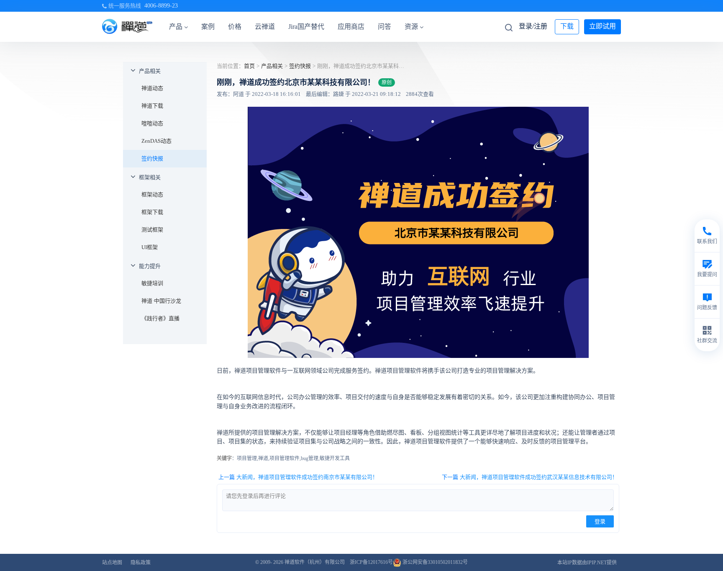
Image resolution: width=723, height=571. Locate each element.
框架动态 (152, 194)
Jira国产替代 (306, 26)
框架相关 (150, 177)
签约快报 (152, 158)
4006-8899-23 (161, 6)
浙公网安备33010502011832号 (434, 562)
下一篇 (530, 477)
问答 (384, 26)
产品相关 (150, 71)
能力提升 (150, 266)
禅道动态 (152, 88)
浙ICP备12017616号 (371, 562)
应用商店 (351, 26)
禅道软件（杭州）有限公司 (315, 562)
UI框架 (149, 247)
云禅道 (265, 26)
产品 (175, 26)
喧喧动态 (152, 123)
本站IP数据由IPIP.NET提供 (587, 563)
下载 (567, 26)
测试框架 (152, 229)
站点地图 (112, 563)
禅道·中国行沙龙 (161, 301)
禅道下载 (152, 106)
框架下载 (152, 212)
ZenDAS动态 (156, 141)
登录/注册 (533, 26)
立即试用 (602, 26)
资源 (411, 26)
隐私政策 (141, 563)
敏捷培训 (152, 283)
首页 (249, 66)
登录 (600, 521)
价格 (234, 26)
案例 (208, 26)
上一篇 (298, 477)
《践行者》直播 (160, 318)
